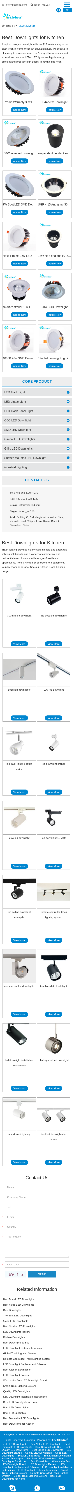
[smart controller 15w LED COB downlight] (19, 287)
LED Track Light (14, 392)
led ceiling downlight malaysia (19, 914)
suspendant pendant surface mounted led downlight (54, 153)
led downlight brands (53, 763)
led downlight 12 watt (54, 837)
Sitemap (30, 1439)
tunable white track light (53, 986)
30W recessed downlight (19, 153)
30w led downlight (19, 837)
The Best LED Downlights (17, 1315)
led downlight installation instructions (19, 1063)
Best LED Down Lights (16, 1407)
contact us (37, 480)
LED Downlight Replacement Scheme (24, 1364)
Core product (37, 381)
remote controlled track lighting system (54, 914)
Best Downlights (12, 1310)
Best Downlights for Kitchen (18, 1423)
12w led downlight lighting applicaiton (54, 358)
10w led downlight (53, 689)
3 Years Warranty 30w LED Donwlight (19, 102)
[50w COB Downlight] (54, 287)
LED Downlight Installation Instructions (25, 1396)
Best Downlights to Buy (16, 1342)
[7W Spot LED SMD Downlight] (19, 185)
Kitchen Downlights (14, 1337)
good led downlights (19, 689)
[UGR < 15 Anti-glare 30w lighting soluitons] (54, 185)
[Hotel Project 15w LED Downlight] (19, 236)
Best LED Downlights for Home (20, 1402)
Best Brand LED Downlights (18, 1299)
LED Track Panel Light (18, 411)
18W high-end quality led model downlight (54, 255)
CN (68, 10)
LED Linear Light (15, 401)
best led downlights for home (53, 1137)
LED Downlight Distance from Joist (22, 1348)
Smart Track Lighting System (19, 1385)
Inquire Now (19, 109)
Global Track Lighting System (19, 1353)
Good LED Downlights (15, 1320)
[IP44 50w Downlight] (54, 82)
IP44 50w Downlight (54, 102)
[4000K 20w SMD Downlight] (19, 338)
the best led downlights (54, 615)
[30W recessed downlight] (19, 134)
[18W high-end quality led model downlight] (54, 236)
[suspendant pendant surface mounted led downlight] (54, 134)
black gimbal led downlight (54, 1060)
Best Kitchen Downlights (17, 1369)
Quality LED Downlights (16, 1391)
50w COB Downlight (54, 307)
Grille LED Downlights (18, 448)
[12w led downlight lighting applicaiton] (54, 338)
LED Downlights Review (16, 1331)
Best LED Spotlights (14, 1412)
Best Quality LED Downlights (19, 1326)
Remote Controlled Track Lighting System (26, 1358)
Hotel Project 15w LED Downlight (19, 255)
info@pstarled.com (16, 4)
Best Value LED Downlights (18, 1304)
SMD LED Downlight (17, 429)
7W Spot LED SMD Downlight (19, 204)
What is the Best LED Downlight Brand (25, 1380)
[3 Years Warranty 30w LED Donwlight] (19, 82)
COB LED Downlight (17, 420)
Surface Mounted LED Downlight (25, 457)
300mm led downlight (19, 615)
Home (9, 25)
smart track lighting (19, 1134)
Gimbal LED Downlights (19, 439)
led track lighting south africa (19, 766)
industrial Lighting (15, 467)
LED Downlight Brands (16, 1375)
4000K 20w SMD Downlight (19, 358)
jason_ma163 (42, 4)
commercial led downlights (19, 986)
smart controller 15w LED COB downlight (19, 307)
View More (19, 643)
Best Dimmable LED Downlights (21, 1418)
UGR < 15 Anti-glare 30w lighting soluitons (54, 204)
